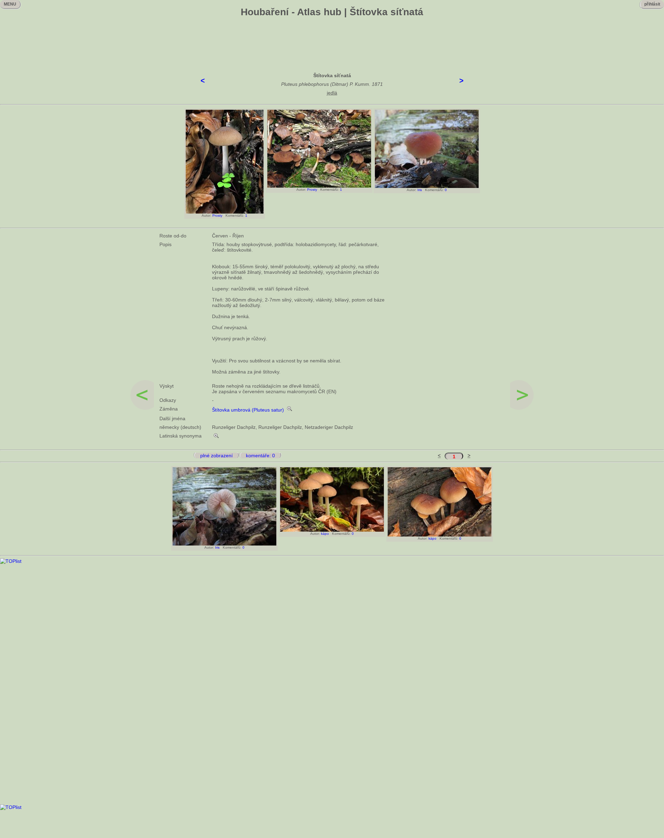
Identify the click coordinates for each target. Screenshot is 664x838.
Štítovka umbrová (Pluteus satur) (248, 410)
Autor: (205, 215)
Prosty (217, 215)
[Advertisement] (332, 39)
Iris (419, 190)
